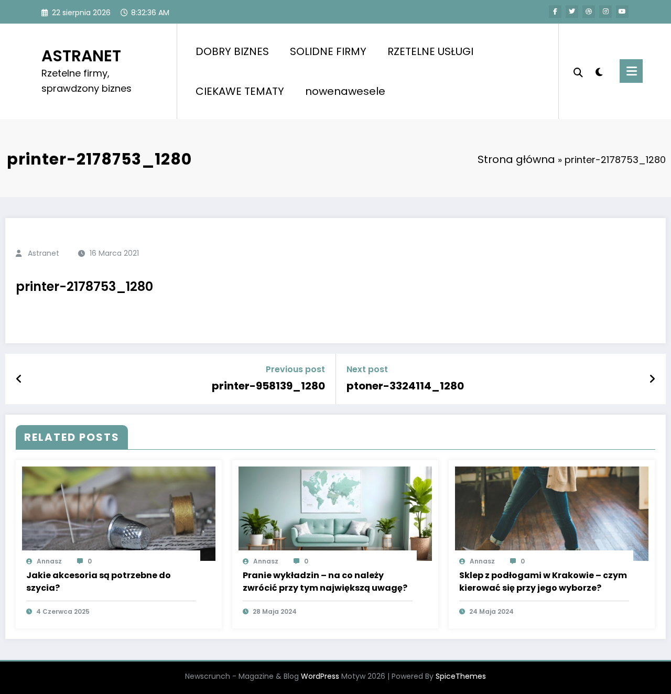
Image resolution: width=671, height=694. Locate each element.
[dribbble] (588, 11)
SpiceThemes (461, 676)
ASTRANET (81, 56)
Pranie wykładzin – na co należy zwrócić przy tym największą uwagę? (325, 581)
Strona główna (516, 159)
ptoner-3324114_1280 (405, 385)
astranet (43, 253)
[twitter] (572, 11)
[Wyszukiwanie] (578, 71)
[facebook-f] (555, 11)
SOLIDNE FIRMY (328, 51)
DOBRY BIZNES (232, 51)
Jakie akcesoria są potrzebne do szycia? (98, 581)
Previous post (295, 369)
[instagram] (605, 11)
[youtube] (622, 11)
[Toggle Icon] (631, 71)
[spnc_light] (598, 71)
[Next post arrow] (652, 379)
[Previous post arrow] (19, 379)
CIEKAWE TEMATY (240, 91)
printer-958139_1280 (268, 385)
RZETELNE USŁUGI (430, 51)
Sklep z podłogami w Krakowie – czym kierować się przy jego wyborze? (543, 581)
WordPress (320, 676)
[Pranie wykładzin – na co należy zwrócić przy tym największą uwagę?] (335, 513)
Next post (367, 369)
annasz (49, 561)
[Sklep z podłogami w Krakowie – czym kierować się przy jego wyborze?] (551, 513)
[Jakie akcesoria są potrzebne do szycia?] (118, 513)
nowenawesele (345, 91)
